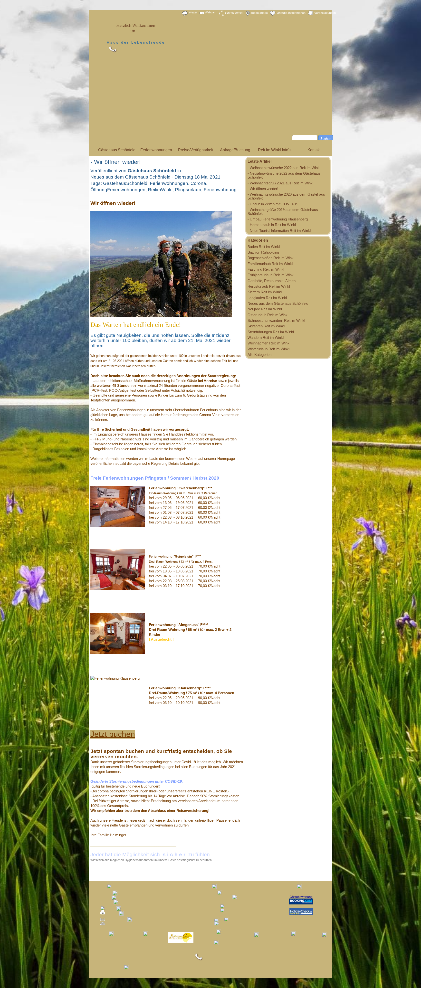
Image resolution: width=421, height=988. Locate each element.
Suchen (325, 139)
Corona (198, 183)
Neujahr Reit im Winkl (265, 309)
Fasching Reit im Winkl (266, 269)
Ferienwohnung (220, 189)
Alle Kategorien (259, 355)
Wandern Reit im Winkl (266, 338)
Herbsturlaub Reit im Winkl (269, 286)
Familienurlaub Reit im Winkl (270, 264)
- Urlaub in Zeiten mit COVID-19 (273, 204)
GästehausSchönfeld (125, 183)
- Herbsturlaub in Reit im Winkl (272, 225)
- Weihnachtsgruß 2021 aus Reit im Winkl (280, 183)
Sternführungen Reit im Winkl (271, 332)
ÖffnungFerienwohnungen (117, 189)
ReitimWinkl (160, 189)
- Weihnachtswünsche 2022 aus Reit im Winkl (284, 168)
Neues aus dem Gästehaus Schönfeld (278, 303)
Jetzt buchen (112, 734)
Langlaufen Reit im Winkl (267, 298)
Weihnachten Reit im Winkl (269, 343)
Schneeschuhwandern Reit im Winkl (276, 321)
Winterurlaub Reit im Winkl (268, 349)
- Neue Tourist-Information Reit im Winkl (279, 231)
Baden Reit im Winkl (264, 247)
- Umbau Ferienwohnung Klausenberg (278, 219)
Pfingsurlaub (188, 189)
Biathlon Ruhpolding (263, 252)
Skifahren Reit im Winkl (266, 326)
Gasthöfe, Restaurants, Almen (272, 281)
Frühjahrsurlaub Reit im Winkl (271, 275)
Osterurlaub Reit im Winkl (268, 315)
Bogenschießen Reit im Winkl (271, 258)
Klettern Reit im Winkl (265, 292)
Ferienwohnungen (169, 183)
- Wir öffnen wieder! (263, 189)
